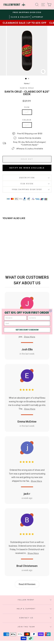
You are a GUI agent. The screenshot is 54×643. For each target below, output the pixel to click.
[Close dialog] (50, 310)
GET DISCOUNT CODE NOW (26, 330)
